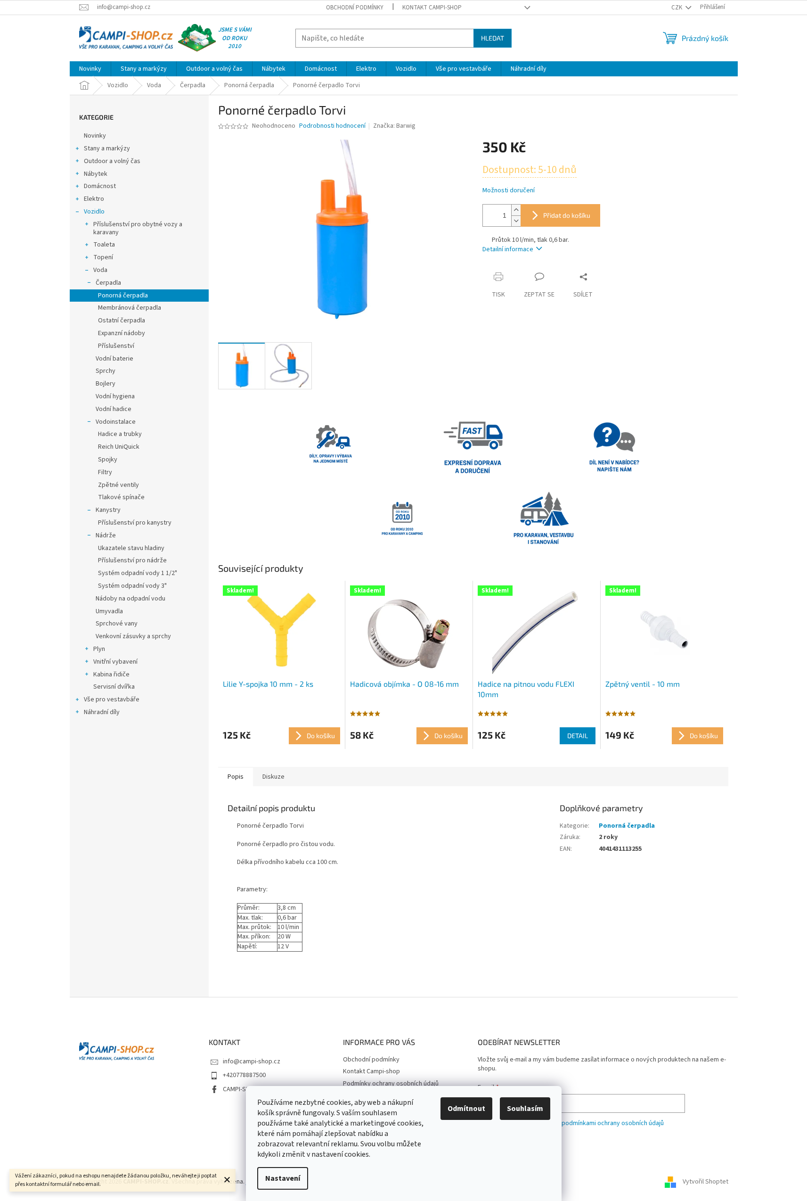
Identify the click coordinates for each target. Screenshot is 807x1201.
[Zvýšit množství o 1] (516, 210)
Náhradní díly (102, 712)
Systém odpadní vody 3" (132, 586)
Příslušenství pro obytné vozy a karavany (137, 228)
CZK (677, 7)
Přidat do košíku (566, 215)
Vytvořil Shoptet (705, 1181)
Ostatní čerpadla (121, 320)
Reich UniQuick (118, 447)
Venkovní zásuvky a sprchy (133, 636)
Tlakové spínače (121, 497)
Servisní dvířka (114, 686)
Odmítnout (466, 1108)
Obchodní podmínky (354, 7)
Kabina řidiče (111, 674)
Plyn (99, 649)
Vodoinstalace (116, 422)
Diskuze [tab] (273, 776)
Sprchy (105, 371)
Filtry (105, 472)
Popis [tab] (236, 776)
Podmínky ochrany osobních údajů (391, 1083)
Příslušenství (116, 346)
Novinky (95, 135)
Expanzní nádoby (121, 333)
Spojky (107, 459)
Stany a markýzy (107, 148)
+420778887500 (244, 1075)
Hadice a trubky (120, 434)
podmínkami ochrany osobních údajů (613, 1123)
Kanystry (108, 510)
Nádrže (106, 535)
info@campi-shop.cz (251, 1061)
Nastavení (282, 1178)
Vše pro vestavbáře (111, 699)
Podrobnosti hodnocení (332, 126)
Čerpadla (108, 283)
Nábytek (95, 174)
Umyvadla (109, 611)
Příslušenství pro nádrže (132, 560)
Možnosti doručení (508, 190)
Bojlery (105, 383)
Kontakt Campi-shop (432, 7)
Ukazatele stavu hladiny (131, 548)
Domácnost (100, 186)
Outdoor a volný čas (112, 161)
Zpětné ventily (118, 485)
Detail (577, 736)
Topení (103, 257)
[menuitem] (90, 68)
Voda (100, 270)
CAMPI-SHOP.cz (244, 1089)
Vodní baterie (114, 358)
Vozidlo (94, 211)
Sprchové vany (117, 623)
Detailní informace (507, 249)
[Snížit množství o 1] (516, 220)
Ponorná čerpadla (123, 295)
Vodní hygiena (115, 396)
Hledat (492, 38)
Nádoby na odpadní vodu (130, 598)
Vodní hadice (113, 409)
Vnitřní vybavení (115, 661)
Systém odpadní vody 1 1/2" (137, 573)
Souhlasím (525, 1108)
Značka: (394, 126)
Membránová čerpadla (129, 308)
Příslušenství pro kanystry (134, 522)
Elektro (94, 199)
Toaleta (104, 244)
